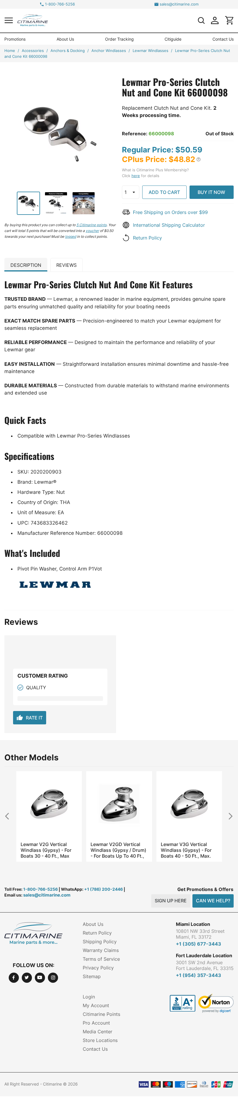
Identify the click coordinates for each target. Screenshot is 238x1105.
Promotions (15, 39)
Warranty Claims (101, 950)
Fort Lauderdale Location (204, 955)
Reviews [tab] (66, 265)
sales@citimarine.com (179, 4)
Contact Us (223, 39)
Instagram (53, 978)
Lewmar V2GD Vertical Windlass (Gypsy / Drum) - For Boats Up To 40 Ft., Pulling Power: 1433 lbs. (118, 850)
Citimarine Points (101, 1014)
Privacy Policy (98, 968)
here (135, 175)
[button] (8, 20)
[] (201, 20)
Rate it (30, 718)
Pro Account (96, 1023)
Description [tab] (25, 265)
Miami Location (193, 924)
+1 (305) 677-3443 (198, 944)
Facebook (14, 978)
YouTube (40, 978)
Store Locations (100, 1040)
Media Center (97, 1031)
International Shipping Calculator (169, 225)
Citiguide (173, 39)
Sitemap (92, 976)
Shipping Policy (100, 941)
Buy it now (211, 192)
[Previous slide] (9, 816)
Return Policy (147, 238)
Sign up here (171, 901)
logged (70, 236)
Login (89, 997)
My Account (96, 1005)
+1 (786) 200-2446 (103, 889)
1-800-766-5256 (60, 4)
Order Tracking (119, 39)
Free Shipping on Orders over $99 (170, 212)
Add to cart (164, 192)
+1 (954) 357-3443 (198, 975)
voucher (92, 230)
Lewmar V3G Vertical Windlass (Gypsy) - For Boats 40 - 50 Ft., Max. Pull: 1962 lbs (186, 850)
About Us (65, 39)
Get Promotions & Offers (205, 889)
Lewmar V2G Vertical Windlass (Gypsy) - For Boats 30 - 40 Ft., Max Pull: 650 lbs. (46, 850)
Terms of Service (101, 959)
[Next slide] (228, 816)
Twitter (27, 978)
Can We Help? (213, 901)
